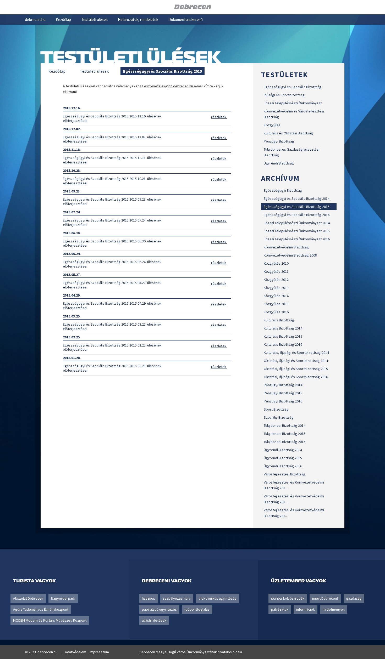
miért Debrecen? (325, 598)
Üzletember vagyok (298, 580)
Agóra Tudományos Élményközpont (40, 609)
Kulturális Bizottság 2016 (283, 344)
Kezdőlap (63, 19)
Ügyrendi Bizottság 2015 (283, 458)
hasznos (148, 598)
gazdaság (354, 598)
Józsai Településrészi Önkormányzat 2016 (297, 239)
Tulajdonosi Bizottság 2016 (284, 441)
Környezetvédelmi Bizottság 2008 (290, 255)
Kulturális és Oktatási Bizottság (288, 133)
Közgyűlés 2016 (276, 312)
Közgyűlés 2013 (276, 287)
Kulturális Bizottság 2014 (283, 328)
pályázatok (279, 609)
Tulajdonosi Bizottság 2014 (284, 425)
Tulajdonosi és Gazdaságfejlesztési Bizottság (291, 152)
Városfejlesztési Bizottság (284, 474)
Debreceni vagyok (166, 580)
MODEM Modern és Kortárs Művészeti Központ (49, 620)
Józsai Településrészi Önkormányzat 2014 (297, 222)
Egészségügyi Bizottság (283, 190)
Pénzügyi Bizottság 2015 (283, 393)
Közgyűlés (272, 125)
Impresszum (99, 652)
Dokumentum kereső (185, 19)
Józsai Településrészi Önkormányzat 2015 (297, 231)
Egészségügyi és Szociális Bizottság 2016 (296, 214)
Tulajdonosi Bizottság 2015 (284, 433)
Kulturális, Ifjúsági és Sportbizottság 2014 (296, 352)
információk (305, 609)
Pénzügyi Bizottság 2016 (283, 401)
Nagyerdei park (63, 598)
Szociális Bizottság (279, 417)
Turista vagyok (34, 580)
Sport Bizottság (276, 409)
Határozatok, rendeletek (138, 19)
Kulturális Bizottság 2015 (283, 336)
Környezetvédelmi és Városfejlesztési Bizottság (294, 114)
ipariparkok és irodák (287, 598)
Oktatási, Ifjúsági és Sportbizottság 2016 (296, 376)
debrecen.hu (35, 19)
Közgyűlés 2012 (276, 279)
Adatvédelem (75, 652)
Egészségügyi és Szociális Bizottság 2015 (296, 206)
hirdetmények (334, 609)
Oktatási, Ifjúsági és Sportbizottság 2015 (296, 368)
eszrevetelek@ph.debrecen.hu (169, 86)
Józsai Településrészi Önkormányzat (293, 103)
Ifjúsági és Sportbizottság (284, 95)
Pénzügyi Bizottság (279, 141)
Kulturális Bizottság (279, 320)
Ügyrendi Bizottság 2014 (283, 449)
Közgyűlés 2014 (276, 295)
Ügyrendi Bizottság (279, 163)
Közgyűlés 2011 (276, 271)
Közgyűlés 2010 (276, 263)
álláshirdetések (154, 620)
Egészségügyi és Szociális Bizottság (292, 86)
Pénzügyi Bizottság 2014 (283, 385)
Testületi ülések (94, 19)
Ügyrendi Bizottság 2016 (283, 466)
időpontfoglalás (197, 609)
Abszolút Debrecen (28, 598)
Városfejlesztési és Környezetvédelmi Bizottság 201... (294, 485)
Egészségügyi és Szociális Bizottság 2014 (296, 198)
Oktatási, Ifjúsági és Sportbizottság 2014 (296, 360)
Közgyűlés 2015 (276, 304)
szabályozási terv (177, 598)
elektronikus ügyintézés (217, 598)
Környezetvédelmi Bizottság (286, 247)
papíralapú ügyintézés (159, 609)
